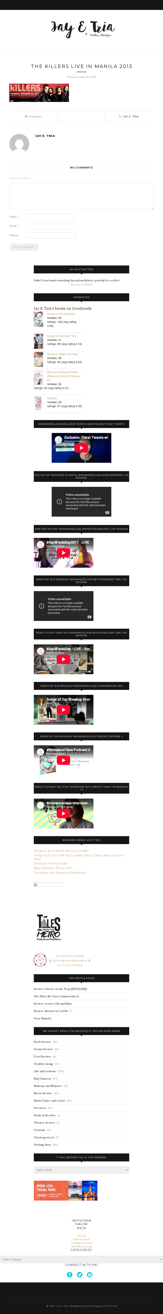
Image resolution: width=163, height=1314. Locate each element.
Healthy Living (43, 1064)
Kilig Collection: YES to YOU (53, 868)
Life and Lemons (45, 1071)
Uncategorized (44, 1137)
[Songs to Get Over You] (40, 342)
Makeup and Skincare (48, 1086)
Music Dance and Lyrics (49, 1100)
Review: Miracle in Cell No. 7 (52, 1011)
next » (85, 960)
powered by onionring (69, 964)
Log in (81, 1236)
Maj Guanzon (42, 1078)
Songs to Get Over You (61, 336)
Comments (33, 116)
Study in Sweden (44, 1115)
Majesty (52, 398)
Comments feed (81, 1243)
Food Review (42, 1056)
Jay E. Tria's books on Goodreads (62, 308)
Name (13, 216)
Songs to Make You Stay (62, 354)
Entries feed (81, 1239)
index (78, 960)
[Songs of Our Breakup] (40, 319)
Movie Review (43, 1093)
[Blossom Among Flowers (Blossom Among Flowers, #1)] (40, 378)
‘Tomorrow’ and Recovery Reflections (60, 872)
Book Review (42, 1042)
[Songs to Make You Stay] (40, 360)
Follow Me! (81, 1223)
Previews (40, 1108)
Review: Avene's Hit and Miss (53, 1003)
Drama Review (43, 1049)
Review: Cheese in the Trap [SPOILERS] (60, 989)
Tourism (39, 1130)
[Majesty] (40, 404)
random (68, 960)
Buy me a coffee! (81, 284)
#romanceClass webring (70, 955)
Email (13, 226)
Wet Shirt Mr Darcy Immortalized (56, 996)
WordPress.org (81, 1246)
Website (13, 235)
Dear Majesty (42, 1018)
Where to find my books (51, 863)
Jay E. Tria (131, 116)
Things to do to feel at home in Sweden (61, 851)
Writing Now (42, 1144)
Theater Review (44, 1122)
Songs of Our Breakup (61, 314)
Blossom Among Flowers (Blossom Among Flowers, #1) (63, 376)
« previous (56, 960)
